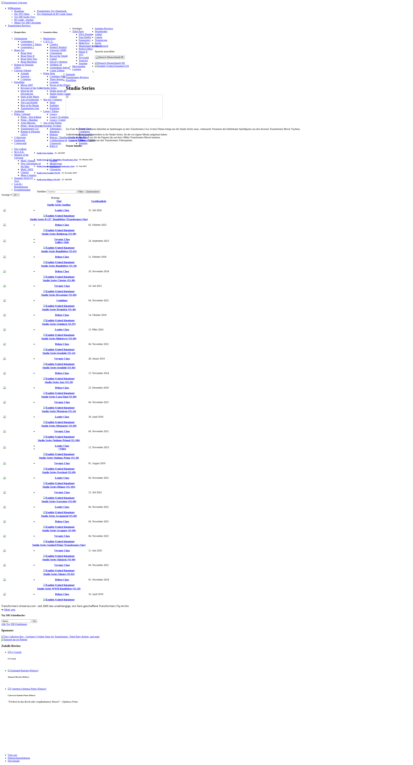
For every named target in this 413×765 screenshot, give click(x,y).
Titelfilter (42, 191)
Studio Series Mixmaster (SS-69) (58, 425)
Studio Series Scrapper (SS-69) (59, 530)
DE (122, 57)
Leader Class (62, 210)
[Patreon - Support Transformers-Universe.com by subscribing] (14, 639)
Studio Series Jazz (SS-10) (59, 382)
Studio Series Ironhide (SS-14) (58, 353)
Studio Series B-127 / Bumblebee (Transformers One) (57, 160)
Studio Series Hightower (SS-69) (58, 338)
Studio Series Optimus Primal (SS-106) (59, 440)
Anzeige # (6, 194)
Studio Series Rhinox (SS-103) (48, 179)
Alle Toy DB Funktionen (14, 624)
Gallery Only (62, 242)
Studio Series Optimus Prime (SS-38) (59, 457)
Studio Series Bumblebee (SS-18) (59, 265)
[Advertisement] (98, 728)
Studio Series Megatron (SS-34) (59, 411)
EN (127, 66)
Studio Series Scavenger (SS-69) (58, 501)
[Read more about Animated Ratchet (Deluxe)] (23, 670)
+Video (62, 448)
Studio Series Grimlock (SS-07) (59, 324)
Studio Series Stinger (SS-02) (59, 574)
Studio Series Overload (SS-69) (59, 472)
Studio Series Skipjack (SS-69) (58, 559)
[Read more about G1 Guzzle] (14, 652)
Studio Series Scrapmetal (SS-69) (59, 516)
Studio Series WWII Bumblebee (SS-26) (59, 588)
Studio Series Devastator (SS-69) (58, 295)
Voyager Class (62, 239)
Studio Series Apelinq (45, 153)
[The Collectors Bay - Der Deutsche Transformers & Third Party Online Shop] (50, 636)
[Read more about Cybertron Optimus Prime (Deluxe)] (27, 688)
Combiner (62, 300)
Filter (80, 191)
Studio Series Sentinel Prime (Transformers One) (56, 166)
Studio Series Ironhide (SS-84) (48, 173)
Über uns (9, 609)
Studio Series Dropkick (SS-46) (59, 309)
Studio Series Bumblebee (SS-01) (59, 251)
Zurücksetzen (92, 191)
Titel (58, 201)
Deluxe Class (62, 224)
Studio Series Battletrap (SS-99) (59, 233)
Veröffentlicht (98, 201)
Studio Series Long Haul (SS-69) (58, 396)
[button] (20, 32)
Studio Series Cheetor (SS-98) (59, 280)
